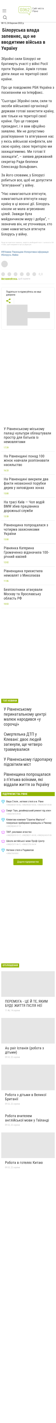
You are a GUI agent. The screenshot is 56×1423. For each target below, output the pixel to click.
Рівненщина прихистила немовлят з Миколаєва (23, 573)
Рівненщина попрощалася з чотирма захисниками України (26, 529)
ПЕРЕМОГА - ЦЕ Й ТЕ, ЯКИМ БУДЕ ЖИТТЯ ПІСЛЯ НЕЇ (26, 1003)
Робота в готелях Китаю (24, 1162)
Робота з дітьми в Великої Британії (25, 1097)
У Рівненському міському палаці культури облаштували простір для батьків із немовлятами (27, 435)
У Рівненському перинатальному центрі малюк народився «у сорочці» (25, 717)
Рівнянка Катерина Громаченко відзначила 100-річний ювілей (26, 552)
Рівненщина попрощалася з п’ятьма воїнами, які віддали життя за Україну (27, 779)
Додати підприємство (28, 861)
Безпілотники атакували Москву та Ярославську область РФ (23, 593)
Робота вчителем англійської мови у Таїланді (27, 1118)
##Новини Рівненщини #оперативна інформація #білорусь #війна (25, 253)
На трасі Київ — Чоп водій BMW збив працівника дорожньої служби (24, 506)
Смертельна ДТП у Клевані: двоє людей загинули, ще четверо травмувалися (23, 742)
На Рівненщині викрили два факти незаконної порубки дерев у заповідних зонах (26, 483)
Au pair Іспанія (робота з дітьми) (24, 1050)
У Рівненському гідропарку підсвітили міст (28, 762)
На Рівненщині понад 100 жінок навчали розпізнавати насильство (26, 460)
